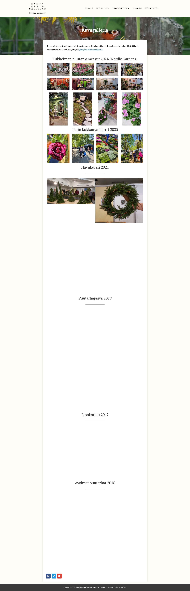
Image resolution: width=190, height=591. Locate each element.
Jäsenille (137, 8)
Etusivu (89, 8)
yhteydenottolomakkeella (90, 49)
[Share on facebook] (48, 576)
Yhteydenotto (119, 8)
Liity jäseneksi (152, 8)
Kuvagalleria (102, 8)
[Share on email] (59, 576)
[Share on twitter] (54, 576)
